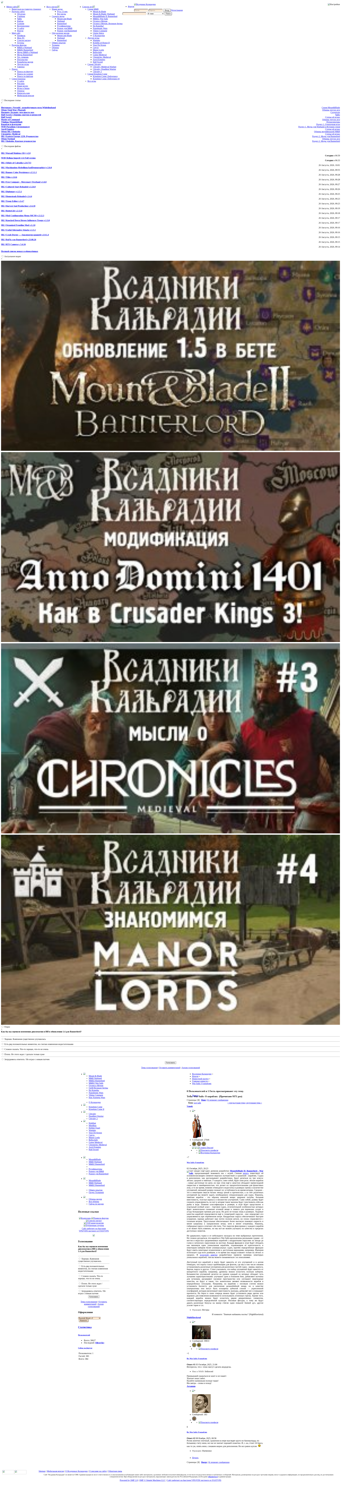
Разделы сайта (18, 11)
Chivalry (92, 1114)
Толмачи (56, 45)
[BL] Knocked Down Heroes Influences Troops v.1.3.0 (25, 220)
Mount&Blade (95, 1159)
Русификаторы (64, 26)
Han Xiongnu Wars (97, 1097)
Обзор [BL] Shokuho (10, 131)
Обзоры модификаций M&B (327, 131)
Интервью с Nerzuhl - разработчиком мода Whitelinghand (28, 107)
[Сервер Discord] (205, 1148)
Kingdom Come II (96, 1109)
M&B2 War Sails (96, 1083)
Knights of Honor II (101, 43)
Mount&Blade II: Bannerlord (105, 16)
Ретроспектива (333, 122)
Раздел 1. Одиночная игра (328, 124)
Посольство (22, 59)
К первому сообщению (217, 1100)
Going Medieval (100, 55)
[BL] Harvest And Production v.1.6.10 (18, 206)
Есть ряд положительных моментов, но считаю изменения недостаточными (38, 1044)
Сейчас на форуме (85, 1348)
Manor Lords (98, 50)
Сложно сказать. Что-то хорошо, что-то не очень (26, 1049)
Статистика (85, 1327)
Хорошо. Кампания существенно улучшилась (25, 1039)
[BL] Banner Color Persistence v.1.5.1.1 (19, 172)
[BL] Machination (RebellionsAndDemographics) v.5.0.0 (26, 167)
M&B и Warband (24, 47)
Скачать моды (58, 16)
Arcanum (191, 1386)
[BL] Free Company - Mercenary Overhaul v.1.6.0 (23, 182)
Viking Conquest (100, 31)
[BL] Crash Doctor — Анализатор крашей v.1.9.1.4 (25, 235)
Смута (96, 47)
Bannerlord (62, 23)
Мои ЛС (21, 38)
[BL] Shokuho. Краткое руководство (18, 141)
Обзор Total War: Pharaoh (13, 110)
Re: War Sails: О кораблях (197, 1359)
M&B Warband (95, 1078)
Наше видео (22, 86)
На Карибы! (98, 26)
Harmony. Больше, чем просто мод (17, 112)
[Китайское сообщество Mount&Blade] (20, 1473)
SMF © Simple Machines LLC (152, 1480)
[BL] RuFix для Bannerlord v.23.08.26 (18, 239)
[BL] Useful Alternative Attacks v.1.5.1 (18, 230)
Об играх (21, 14)
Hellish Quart (94, 1128)
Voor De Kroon (99, 45)
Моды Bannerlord (25, 55)
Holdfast (92, 1123)
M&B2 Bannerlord (25, 50)
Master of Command (10, 119)
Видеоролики (23, 26)
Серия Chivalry (94, 64)
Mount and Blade (64, 19)
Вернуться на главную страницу (26, 9)
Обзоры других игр (331, 110)
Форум (20, 31)
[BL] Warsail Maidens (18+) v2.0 (16, 153)
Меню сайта (11, 7)
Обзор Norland (8, 139)
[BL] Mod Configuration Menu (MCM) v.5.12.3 (22, 215)
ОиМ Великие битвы (98, 1088)
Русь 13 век (62, 11)
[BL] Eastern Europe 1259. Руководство (19, 136)
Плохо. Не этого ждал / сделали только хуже (24, 1054)
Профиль (21, 35)
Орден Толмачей (96, 1192)
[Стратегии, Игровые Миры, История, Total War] (8, 1473)
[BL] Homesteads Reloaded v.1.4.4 (16, 196)
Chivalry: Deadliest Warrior (104, 69)
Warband (61, 21)
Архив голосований (191, 1068)
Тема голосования (149, 1068)
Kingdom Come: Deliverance (105, 76)
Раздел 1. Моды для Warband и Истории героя (319, 127)
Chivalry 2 (97, 71)
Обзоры (55, 47)
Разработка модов (25, 62)
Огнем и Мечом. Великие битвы (108, 23)
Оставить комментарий (169, 1068)
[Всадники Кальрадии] (209, 1153)
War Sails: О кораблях (195, 1162)
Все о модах (51, 7)
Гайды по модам (96, 1204)
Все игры (92, 81)
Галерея (20, 23)
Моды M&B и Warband (27, 52)
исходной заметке (208, 1255)
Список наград (24, 40)
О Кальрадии (99, 35)
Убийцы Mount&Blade (12, 122)
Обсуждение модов (60, 33)
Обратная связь (115, 1471)
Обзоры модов (95, 1199)
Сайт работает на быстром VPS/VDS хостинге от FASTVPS (94, 1229)
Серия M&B (93, 9)
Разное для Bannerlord (67, 31)
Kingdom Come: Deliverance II (106, 79)
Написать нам (23, 93)
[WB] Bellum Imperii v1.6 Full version (18, 158)
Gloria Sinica (98, 33)
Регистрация (177, 10)
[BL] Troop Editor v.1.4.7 (12, 201)
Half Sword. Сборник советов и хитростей (21, 115)
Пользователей (84, 1335)
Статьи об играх (332, 117)
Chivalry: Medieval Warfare (104, 67)
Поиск (15, 69)
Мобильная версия (25, 95)
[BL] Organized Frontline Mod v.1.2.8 (18, 225)
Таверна (21, 67)
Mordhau (92, 1125)
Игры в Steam (23, 88)
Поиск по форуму (25, 71)
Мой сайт (16, 33)
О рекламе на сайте (98, 1471)
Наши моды (57, 9)
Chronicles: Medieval (102, 57)
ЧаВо (19, 19)
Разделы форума (19, 45)
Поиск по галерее (25, 74)
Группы (20, 43)
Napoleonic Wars (100, 28)
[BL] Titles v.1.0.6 (9, 177)
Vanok (190, 1106)
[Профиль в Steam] (193, 1148)
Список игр (87, 7)
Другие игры (23, 64)
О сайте (20, 28)
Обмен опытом (59, 43)
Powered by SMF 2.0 (129, 1480)
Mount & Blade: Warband (104, 14)
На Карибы (94, 1090)
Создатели (335, 112)
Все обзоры (94, 1201)
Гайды (55, 50)
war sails (197, 1103)
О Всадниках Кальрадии (76, 1471)
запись (246, 1173)
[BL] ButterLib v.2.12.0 (11, 211)
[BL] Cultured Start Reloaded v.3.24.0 (18, 187)
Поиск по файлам (25, 76)
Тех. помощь (23, 57)
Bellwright (97, 52)
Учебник (21, 16)
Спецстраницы (18, 79)
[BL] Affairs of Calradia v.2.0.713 (16, 163)
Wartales (96, 40)
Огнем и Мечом (100, 21)
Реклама (21, 83)
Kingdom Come (95, 1107)
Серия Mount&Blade (331, 107)
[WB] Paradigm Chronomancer (15, 127)
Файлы (20, 21)
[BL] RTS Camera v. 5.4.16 (13, 244)
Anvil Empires (99, 59)
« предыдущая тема (236, 1103)
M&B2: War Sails (100, 19)
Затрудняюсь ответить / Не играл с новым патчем (26, 1059)
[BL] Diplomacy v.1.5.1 (11, 191)
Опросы (20, 91)
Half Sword (98, 62)
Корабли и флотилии (11, 124)
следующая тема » (254, 1103)
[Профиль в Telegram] (196, 1148)
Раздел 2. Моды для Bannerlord (326, 136)
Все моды (61, 14)
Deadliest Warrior (96, 1116)
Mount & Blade (99, 11)
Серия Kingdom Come (97, 74)
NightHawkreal (194, 1317)
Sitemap (42, 1471)
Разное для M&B (64, 28)
